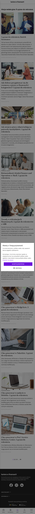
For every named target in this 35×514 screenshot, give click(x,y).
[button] (17, 268)
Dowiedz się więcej (8, 260)
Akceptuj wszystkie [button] (18, 264)
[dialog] (17, 257)
